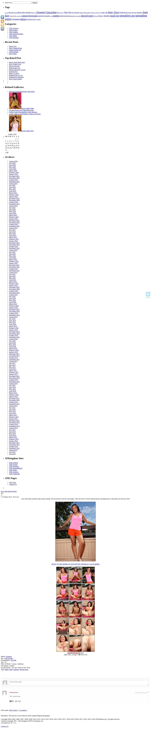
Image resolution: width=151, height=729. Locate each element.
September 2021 (14, 270)
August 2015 (13, 406)
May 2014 (12, 433)
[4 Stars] (73, 653)
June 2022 (12, 254)
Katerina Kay (13, 72)
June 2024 (12, 209)
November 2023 (14, 222)
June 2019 (12, 320)
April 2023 (12, 235)
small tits (114, 15)
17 (6, 145)
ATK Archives (13, 28)
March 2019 (13, 326)
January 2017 (13, 374)
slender (107, 16)
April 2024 (12, 213)
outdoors (19, 16)
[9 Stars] (81, 653)
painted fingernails (29, 16)
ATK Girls (12, 482)
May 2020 (12, 300)
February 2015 (14, 417)
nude (10, 669)
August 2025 (13, 183)
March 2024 (13, 215)
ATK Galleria (13, 32)
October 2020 (13, 291)
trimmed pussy (31, 19)
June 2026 (12, 165)
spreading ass (127, 15)
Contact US (13, 484)
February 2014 (14, 439)
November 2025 (14, 178)
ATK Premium (14, 37)
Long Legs (13, 16)
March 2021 (13, 282)
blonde (28, 12)
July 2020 (12, 296)
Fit (72, 12)
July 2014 (12, 430)
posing (73, 16)
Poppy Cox (12, 46)
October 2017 (13, 358)
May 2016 (12, 389)
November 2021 (14, 267)
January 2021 (13, 285)
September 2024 (14, 204)
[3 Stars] (71, 653)
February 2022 (14, 261)
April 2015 (12, 413)
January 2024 (13, 219)
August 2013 (13, 450)
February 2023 (14, 239)
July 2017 (12, 363)
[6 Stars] (76, 653)
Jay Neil (13, 660)
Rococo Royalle (14, 66)
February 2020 (14, 306)
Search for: (8, 2)
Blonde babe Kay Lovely (17, 70)
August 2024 (13, 206)
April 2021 (12, 280)
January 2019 (13, 330)
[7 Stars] (78, 653)
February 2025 (14, 195)
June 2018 (12, 343)
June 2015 (12, 409)
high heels (124, 12)
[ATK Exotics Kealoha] (88, 617)
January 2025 (13, 196)
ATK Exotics (13, 30)
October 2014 (13, 424)
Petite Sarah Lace (14, 68)
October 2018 (13, 335)
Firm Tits (67, 12)
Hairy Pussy (114, 12)
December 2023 (14, 220)
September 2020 (14, 293)
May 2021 (12, 278)
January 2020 (13, 308)
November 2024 (14, 200)
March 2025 (13, 193)
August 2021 (13, 272)
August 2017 (13, 361)
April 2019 (12, 324)
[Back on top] (2, 28)
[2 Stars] (70, 653)
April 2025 (12, 191)
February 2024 (14, 217)
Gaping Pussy (87, 12)
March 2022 (13, 259)
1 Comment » (23, 710)
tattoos (23, 19)
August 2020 (13, 295)
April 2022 (12, 258)
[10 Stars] (83, 653)
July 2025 (12, 185)
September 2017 (14, 359)
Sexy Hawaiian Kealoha (9, 491)
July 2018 (12, 341)
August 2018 (13, 339)
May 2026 (12, 167)
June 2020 (12, 298)
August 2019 (13, 317)
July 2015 (12, 408)
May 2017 (12, 367)
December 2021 (14, 265)
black (15, 12)
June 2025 (12, 187)
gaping (81, 12)
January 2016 (13, 396)
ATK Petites (13, 36)
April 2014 (12, 435)
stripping (16, 19)
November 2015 (14, 400)
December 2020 (14, 287)
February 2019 (14, 328)
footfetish (76, 12)
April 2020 (12, 302)
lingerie (140, 12)
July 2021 (12, 274)
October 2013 (13, 446)
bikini (6, 669)
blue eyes (33, 12)
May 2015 (12, 411)
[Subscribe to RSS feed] (2, 21)
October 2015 (13, 402)
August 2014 (13, 428)
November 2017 (14, 356)
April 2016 (12, 391)
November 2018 (14, 333)
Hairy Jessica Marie (15, 79)
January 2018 (13, 352)
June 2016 (12, 387)
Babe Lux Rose (14, 73)
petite (62, 16)
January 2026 (13, 174)
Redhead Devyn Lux (16, 75)
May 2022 (12, 256)
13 (12, 143)
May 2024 (12, 211)
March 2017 (13, 370)
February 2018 (14, 350)
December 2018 (14, 332)
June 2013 (12, 454)
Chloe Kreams (13, 52)
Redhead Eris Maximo (16, 77)
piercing (67, 16)
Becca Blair (13, 54)
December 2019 (14, 309)
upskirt (39, 19)
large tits (131, 12)
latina (135, 12)
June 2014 (12, 432)
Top (146, 724)
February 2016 (14, 395)
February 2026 (14, 172)
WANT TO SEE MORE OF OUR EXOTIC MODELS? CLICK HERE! (75, 564)
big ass (6, 12)
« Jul (6, 152)
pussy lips (78, 16)
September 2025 (14, 182)
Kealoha (9, 656)
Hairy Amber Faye (15, 64)
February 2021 (14, 283)
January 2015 (13, 419)
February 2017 (14, 372)
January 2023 (13, 241)
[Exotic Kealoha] (88, 583)
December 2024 (14, 198)
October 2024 (13, 202)
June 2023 (12, 232)
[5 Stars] (75, 653)
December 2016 (14, 376)
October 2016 (13, 380)
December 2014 (14, 420)
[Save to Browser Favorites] (2, 25)
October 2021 (13, 269)
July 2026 (12, 163)
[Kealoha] (62, 617)
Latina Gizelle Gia (15, 50)
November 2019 (14, 311)
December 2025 (14, 176)
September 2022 (14, 248)
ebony (62, 12)
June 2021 (12, 276)
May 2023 (12, 233)
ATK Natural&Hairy (15, 468)
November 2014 (14, 422)
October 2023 (13, 224)
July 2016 (12, 385)
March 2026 (13, 170)
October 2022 (13, 246)
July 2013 (12, 452)
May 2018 (12, 345)
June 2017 (12, 365)
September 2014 (14, 426)
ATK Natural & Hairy (16, 34)
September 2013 (14, 448)
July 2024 (12, 208)
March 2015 (13, 415)
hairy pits (105, 12)
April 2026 (12, 169)
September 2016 (14, 382)
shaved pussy (87, 15)
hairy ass (93, 12)
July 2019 (12, 319)
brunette (41, 12)
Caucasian (50, 12)
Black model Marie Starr (17, 62)
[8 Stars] (79, 653)
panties (56, 15)
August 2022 (13, 250)
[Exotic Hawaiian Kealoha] (62, 600)
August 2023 (13, 228)
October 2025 (13, 180)
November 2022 (14, 245)
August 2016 (13, 383)
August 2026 (13, 161)
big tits (11, 12)
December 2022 (14, 243)
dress (58, 12)
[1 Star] (68, 653)
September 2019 (14, 315)
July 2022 (12, 252)
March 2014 (13, 437)
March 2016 (13, 393)
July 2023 (12, 230)
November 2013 (14, 445)
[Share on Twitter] (2, 17)
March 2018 (13, 348)
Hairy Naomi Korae (15, 48)
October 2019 (13, 313)
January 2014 (13, 441)
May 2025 (12, 189)
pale (51, 16)
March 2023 (13, 237)
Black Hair (21, 12)
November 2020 (14, 289)
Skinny (100, 16)
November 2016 (14, 378)
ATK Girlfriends (14, 474)
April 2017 (12, 369)
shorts (96, 16)
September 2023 (14, 226)
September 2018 (14, 337)
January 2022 (13, 263)
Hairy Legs (98, 12)
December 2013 (14, 443)
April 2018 (12, 346)
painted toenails (44, 16)
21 (14, 145)
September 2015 (14, 404)
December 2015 (14, 398)
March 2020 (13, 304)
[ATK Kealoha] (75, 561)
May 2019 (12, 322)
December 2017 (14, 354)
